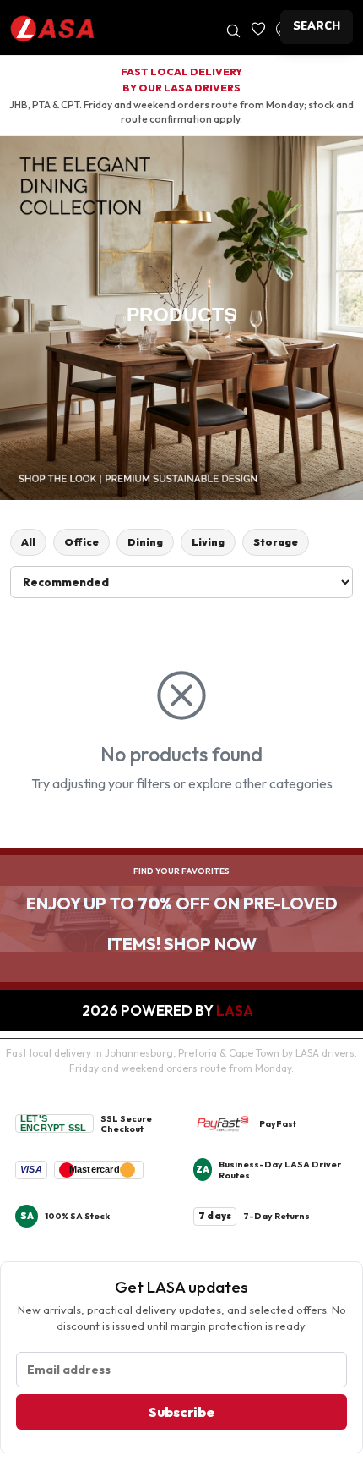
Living (208, 542)
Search (316, 26)
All (28, 542)
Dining (145, 542)
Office (81, 542)
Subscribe (181, 1411)
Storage (275, 542)
